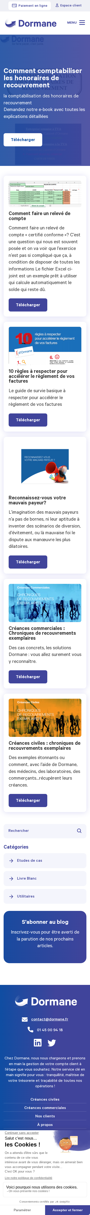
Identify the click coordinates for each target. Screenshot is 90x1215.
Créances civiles (45, 1100)
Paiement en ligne (32, 6)
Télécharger (23, 140)
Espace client (71, 6)
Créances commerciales (45, 1108)
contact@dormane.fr (49, 1020)
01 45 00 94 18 (50, 1030)
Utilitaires (26, 897)
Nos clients (45, 1117)
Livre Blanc (27, 879)
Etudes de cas (29, 861)
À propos (45, 1125)
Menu (72, 23)
